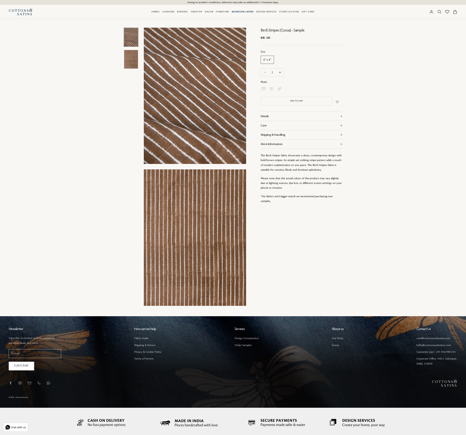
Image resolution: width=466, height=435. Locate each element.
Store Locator (289, 12)
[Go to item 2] (131, 59)
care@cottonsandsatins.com (433, 338)
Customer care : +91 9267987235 (436, 352)
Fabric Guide (141, 338)
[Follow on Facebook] (10, 383)
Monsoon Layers (243, 12)
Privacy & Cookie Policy (147, 352)
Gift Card (308, 12)
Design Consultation (247, 338)
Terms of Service (144, 358)
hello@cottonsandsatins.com (433, 345)
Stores (335, 345)
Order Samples (243, 345)
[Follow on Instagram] (20, 383)
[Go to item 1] (131, 37)
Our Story (337, 338)
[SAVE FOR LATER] (337, 102)
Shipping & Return (144, 345)
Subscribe (21, 365)
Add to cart (296, 101)
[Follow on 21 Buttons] (29, 383)
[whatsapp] (271, 89)
